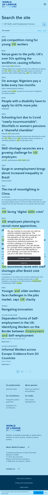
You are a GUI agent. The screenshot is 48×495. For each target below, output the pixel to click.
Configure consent (24, 258)
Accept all (24, 263)
